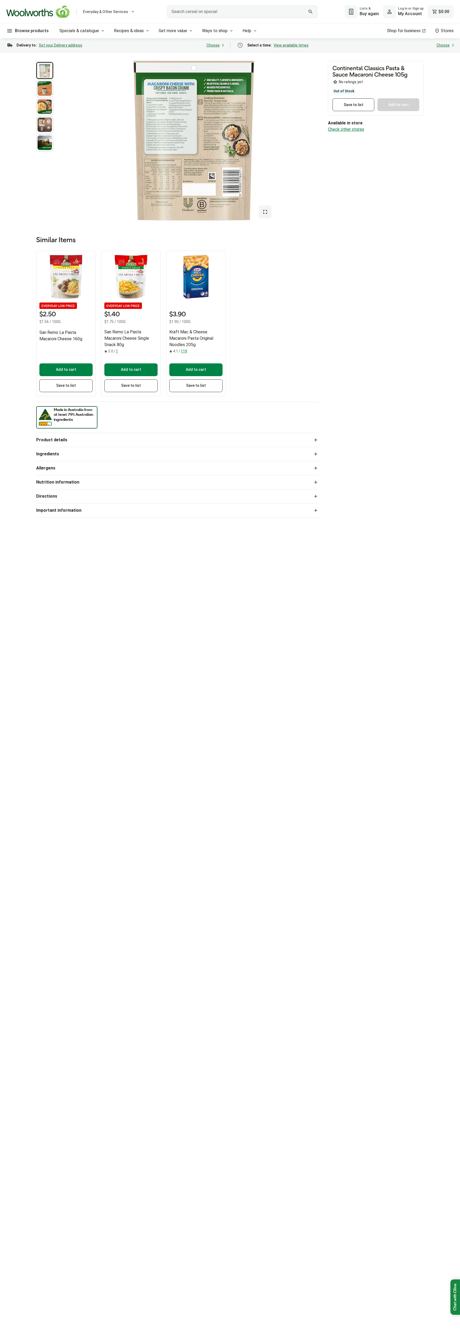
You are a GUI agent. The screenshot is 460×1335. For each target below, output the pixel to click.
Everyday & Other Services (105, 12)
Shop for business (404, 30)
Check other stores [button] (346, 129)
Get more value (173, 30)
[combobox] (242, 11)
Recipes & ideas (129, 30)
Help (247, 30)
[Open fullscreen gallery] (265, 211)
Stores (447, 30)
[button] (45, 70)
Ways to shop (215, 30)
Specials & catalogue (79, 30)
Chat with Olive (455, 1297)
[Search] (310, 12)
